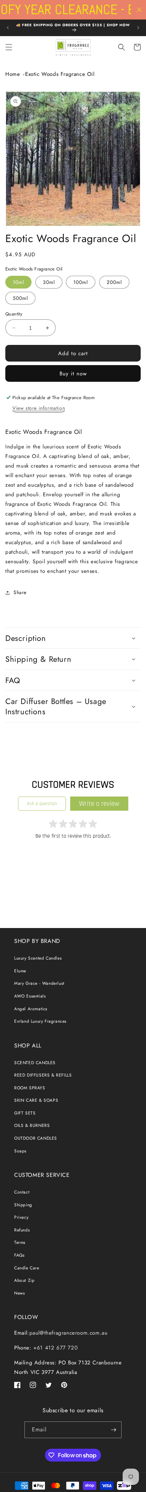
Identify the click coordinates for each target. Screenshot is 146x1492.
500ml (20, 298)
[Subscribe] (113, 1429)
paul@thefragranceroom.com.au (68, 1333)
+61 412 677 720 (55, 1348)
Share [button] (20, 592)
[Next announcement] (138, 27)
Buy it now (73, 374)
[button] (9, 47)
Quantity (13, 314)
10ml (18, 282)
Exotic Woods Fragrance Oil (60, 74)
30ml (49, 282)
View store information (38, 408)
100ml (80, 282)
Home (12, 74)
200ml (114, 282)
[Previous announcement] (8, 27)
